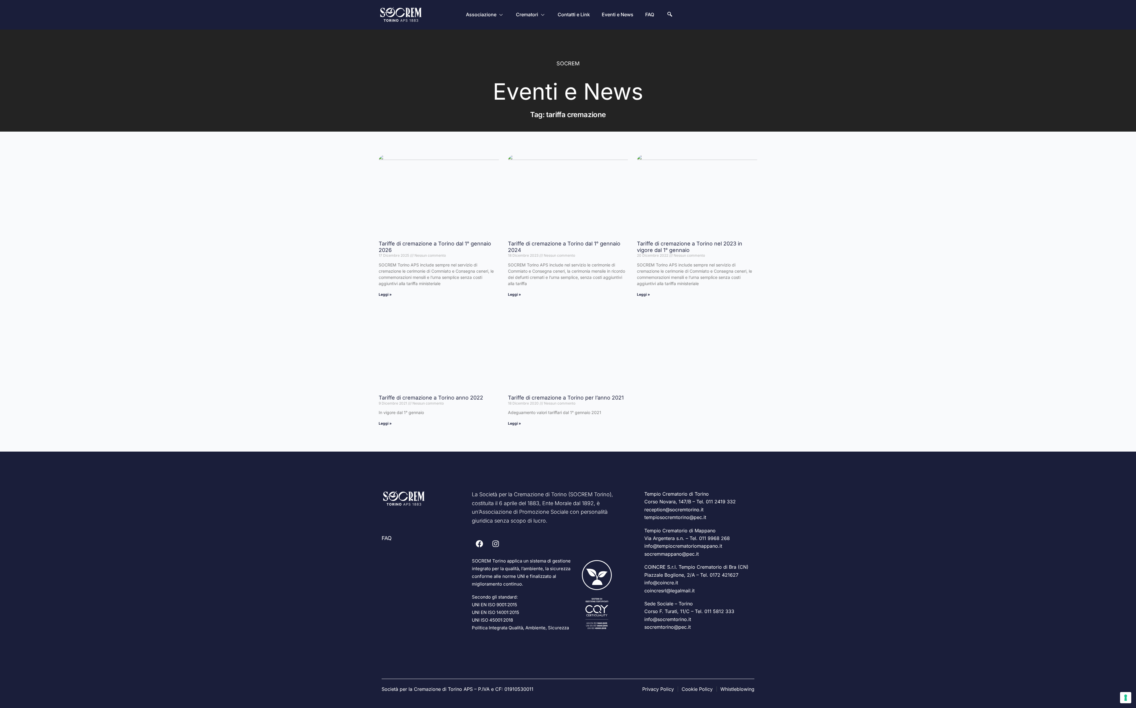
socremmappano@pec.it (671, 554)
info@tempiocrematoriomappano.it (683, 546)
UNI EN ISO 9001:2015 (494, 604)
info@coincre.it (661, 583)
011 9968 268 (714, 538)
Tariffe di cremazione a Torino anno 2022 (431, 398)
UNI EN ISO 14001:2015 (495, 612)
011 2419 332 (721, 502)
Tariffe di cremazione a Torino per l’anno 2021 (566, 398)
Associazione (481, 14)
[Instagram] (495, 543)
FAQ (649, 14)
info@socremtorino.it (667, 619)
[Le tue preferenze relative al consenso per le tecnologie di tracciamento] (1125, 697)
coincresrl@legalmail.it (669, 591)
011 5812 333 (719, 611)
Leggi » (385, 294)
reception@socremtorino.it (673, 510)
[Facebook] (479, 543)
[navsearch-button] (669, 14)
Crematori (527, 14)
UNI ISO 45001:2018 (492, 620)
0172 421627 (724, 575)
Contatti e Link (574, 14)
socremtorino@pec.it (667, 627)
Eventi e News (617, 14)
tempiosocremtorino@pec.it (675, 517)
